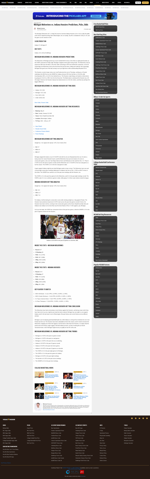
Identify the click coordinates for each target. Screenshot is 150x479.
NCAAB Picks (21, 7)
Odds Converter (127, 433)
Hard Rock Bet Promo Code (102, 86)
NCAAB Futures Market (44, 7)
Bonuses (20, 3)
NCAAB (97, 3)
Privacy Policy (103, 445)
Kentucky (98, 115)
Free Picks (98, 223)
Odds (113, 3)
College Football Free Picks (33, 438)
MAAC (97, 289)
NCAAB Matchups (99, 7)
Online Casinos (103, 460)
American (98, 176)
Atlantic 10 (98, 179)
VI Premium (102, 428)
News (97, 245)
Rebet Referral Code (80, 450)
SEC (97, 200)
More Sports (105, 3)
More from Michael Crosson (49, 409)
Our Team (102, 440)
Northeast (98, 298)
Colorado (98, 103)
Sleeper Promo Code (56, 450)
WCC (97, 210)
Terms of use (103, 448)
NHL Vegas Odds (7, 443)
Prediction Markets (61, 3)
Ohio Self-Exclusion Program (75, 469)
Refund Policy (103, 450)
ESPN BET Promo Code (101, 52)
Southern (98, 307)
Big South (98, 273)
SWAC (97, 316)
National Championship (101, 167)
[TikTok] (143, 418)
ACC (97, 173)
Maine (97, 121)
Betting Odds (6, 428)
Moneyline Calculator (128, 440)
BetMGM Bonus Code (101, 43)
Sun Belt (98, 204)
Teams (97, 248)
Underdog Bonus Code (56, 445)
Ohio (97, 142)
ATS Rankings (99, 242)
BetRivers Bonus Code (101, 74)
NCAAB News (108, 7)
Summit (97, 313)
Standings (98, 254)
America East (99, 267)
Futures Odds (44, 102)
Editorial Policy (103, 458)
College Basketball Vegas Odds (10, 440)
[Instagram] (147, 418)
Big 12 (97, 185)
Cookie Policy (103, 455)
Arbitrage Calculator (128, 443)
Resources (127, 3)
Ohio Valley (98, 301)
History (97, 257)
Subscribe (145, 2)
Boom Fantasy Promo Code (82, 445)
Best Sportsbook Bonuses (102, 92)
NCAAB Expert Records (68, 7)
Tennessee (98, 148)
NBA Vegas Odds (7, 433)
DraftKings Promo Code (101, 46)
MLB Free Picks (30, 435)
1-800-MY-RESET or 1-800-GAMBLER (71, 467)
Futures (97, 232)
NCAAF (91, 3)
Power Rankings (39, 133)
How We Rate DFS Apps (8, 456)
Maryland (98, 124)
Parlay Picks (98, 226)
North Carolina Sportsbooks (102, 139)
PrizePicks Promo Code (101, 68)
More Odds (37, 102)
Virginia (97, 154)
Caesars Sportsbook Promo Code (103, 49)
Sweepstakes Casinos (47, 3)
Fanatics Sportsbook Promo (57, 430)
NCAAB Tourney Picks (32, 7)
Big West (98, 277)
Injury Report (38, 126)
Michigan (98, 130)
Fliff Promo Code (99, 55)
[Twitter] (136, 418)
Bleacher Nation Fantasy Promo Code (84, 455)
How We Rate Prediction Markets (10, 454)
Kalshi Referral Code (100, 59)
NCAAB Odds (13, 7)
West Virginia (99, 157)
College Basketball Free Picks (34, 440)
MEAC (97, 292)
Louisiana (98, 118)
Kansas (97, 112)
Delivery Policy (103, 453)
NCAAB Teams (116, 7)
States (119, 3)
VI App (101, 430)
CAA (97, 280)
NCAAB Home (5, 7)
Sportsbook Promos (104, 433)
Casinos (37, 3)
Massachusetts (99, 127)
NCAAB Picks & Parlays (80, 7)
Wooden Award (99, 170)
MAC (97, 194)
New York (98, 136)
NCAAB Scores (90, 7)
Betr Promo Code (100, 80)
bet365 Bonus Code (100, 37)
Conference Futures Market (42, 131)
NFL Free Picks (30, 430)
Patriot (97, 304)
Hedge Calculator (128, 438)
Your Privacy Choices (6, 462)
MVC (97, 295)
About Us (102, 438)
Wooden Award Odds (40, 128)
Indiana (97, 109)
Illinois (97, 106)
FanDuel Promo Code (100, 83)
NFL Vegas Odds (7, 430)
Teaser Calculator (128, 435)
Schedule (98, 251)
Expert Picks (28, 3)
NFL (71, 3)
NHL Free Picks (30, 443)
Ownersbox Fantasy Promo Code (83, 458)
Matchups (98, 239)
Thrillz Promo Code (80, 435)
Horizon (97, 283)
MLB (81, 3)
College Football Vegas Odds (9, 438)
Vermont (97, 151)
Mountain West (99, 197)
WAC (97, 207)
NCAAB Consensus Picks (55, 7)
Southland (98, 310)
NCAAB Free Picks (100, 27)
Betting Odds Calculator (129, 430)
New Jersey (98, 133)
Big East (98, 182)
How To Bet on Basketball (101, 260)
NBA (76, 3)
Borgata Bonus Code (100, 71)
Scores (97, 235)
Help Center (102, 443)
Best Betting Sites (100, 89)
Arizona (97, 100)
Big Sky (97, 270)
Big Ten (97, 188)
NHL (86, 3)
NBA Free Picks (99, 30)
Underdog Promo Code (101, 62)
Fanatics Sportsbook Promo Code (103, 40)
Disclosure (83, 476)
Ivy (96, 286)
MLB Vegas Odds (7, 435)
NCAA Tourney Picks (100, 229)
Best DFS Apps (79, 428)
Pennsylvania (99, 145)
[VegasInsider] (9, 419)
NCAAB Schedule (125, 7)
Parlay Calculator (128, 428)
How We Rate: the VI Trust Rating (10, 449)
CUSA (97, 191)
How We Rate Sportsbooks (9, 451)
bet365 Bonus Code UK (56, 460)
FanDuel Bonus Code (56, 435)
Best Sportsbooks (55, 428)
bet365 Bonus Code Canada (57, 458)
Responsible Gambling (105, 435)
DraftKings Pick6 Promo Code (102, 65)
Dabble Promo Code (100, 77)
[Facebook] (132, 418)
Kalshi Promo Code (80, 453)
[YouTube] (140, 418)
